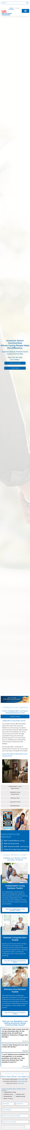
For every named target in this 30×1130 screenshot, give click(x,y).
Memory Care (20, 1094)
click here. (21, 1079)
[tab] (15, 716)
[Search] (27, 3)
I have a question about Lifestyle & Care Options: (14, 1089)
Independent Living (10, 1092)
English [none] (11, 8)
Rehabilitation (8, 1096)
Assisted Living (8, 1094)
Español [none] (17, 8)
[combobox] (15, 1127)
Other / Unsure (8, 1098)
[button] (25, 11)
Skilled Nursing (20, 1096)
